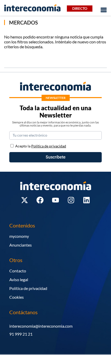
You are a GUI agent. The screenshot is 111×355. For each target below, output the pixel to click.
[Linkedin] (86, 200)
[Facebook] (40, 200)
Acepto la (40, 146)
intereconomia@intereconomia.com (41, 326)
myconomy (19, 236)
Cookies (16, 297)
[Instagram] (71, 200)
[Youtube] (55, 200)
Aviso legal (18, 279)
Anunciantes (20, 244)
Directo (79, 8)
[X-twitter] (24, 200)
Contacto (17, 270)
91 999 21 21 (21, 334)
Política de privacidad (28, 288)
